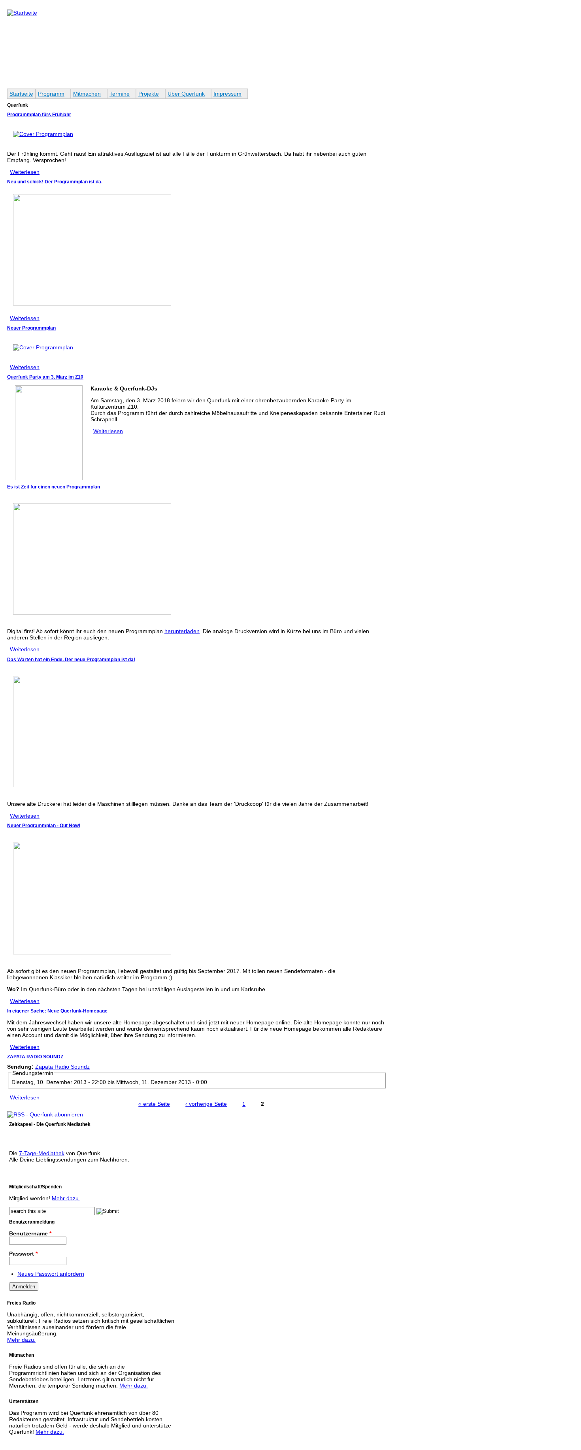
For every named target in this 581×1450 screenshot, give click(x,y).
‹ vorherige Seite (206, 1104)
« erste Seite (154, 1104)
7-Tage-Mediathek (41, 1153)
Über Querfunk (186, 94)
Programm (51, 94)
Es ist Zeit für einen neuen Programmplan (53, 487)
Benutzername (30, 1233)
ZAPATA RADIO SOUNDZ (35, 1057)
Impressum (227, 94)
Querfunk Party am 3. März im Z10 (45, 377)
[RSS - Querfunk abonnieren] (45, 1114)
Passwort (23, 1253)
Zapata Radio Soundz (62, 1066)
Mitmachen (87, 94)
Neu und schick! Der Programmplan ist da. (54, 182)
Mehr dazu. (66, 1198)
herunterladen (182, 631)
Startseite (21, 94)
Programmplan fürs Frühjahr (39, 114)
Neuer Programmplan (31, 328)
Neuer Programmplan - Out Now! (43, 825)
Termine (119, 94)
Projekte (148, 94)
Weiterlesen (25, 172)
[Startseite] (22, 12)
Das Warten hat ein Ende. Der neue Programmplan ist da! (71, 659)
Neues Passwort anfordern (50, 1274)
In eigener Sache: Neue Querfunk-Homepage (57, 1011)
